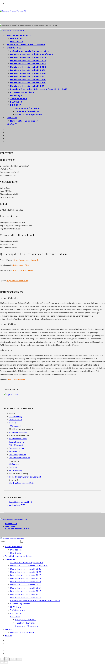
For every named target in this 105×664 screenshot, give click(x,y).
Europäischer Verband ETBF (21, 502)
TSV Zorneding (15, 416)
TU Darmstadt (15, 426)
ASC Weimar (14, 464)
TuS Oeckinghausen (17, 454)
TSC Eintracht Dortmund (19, 457)
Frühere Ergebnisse (22, 92)
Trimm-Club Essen (16, 448)
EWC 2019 (16, 102)
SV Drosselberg (16, 470)
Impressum (10, 526)
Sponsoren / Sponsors (28, 114)
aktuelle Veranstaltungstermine (29, 51)
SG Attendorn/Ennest (18, 438)
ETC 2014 (15, 105)
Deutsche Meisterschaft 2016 (28, 79)
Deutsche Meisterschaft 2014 (28, 86)
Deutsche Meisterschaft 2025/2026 (31, 54)
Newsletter (11, 524)
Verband (12, 117)
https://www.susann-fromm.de (26, 260)
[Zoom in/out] (19, 659)
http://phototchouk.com (23, 270)
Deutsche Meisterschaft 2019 (28, 70)
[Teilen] (6, 659)
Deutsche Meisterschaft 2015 (28, 83)
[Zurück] (2, 662)
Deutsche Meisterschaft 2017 (28, 76)
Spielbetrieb (14, 48)
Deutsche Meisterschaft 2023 (28, 63)
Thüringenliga (18, 98)
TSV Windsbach (15, 419)
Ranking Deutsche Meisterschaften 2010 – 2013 (38, 89)
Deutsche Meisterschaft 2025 (28, 57)
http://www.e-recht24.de (17, 280)
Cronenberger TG (16, 442)
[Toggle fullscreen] (12, 659)
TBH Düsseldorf (16, 445)
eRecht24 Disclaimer (16, 379)
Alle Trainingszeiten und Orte (21, 483)
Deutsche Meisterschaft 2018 (28, 73)
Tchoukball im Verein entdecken (26, 44)
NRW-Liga (16, 95)
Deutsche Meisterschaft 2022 (28, 67)
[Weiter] (6, 662)
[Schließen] (2, 659)
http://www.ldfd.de (21, 265)
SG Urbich (13, 467)
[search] (22, 542)
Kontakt (12, 124)
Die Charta (16, 553)
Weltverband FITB (17, 505)
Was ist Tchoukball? (19, 35)
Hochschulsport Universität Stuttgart (25, 477)
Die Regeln (16, 38)
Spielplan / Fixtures (27, 108)
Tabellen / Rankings (27, 111)
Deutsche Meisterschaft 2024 (28, 60)
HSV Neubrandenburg (18, 432)
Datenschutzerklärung (17, 529)
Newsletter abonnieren (24, 121)
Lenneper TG (14, 451)
